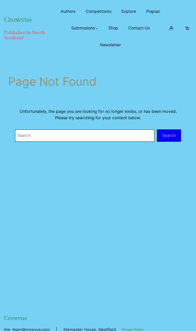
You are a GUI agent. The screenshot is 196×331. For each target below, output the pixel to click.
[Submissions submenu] (97, 28)
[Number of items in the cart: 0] (187, 28)
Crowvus (18, 19)
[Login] (171, 28)
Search (169, 135)
